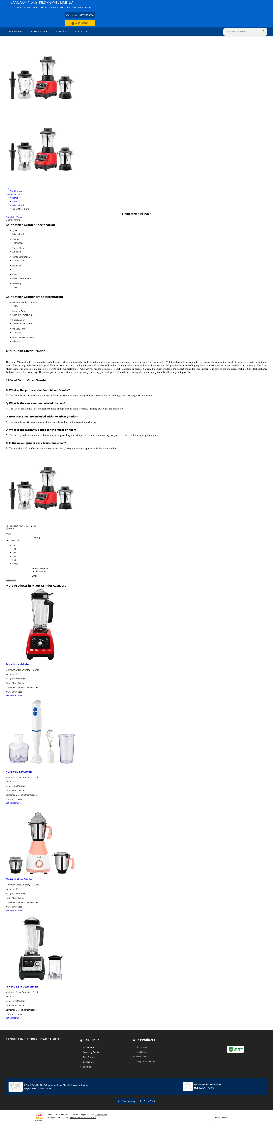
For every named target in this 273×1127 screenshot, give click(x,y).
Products (16, 201)
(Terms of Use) (101, 1114)
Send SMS (149, 1101)
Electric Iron (141, 1047)
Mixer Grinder (19, 205)
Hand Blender (142, 1052)
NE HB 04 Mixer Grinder (19, 771)
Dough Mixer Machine (146, 1061)
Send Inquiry (81, 22)
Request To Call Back (15, 194)
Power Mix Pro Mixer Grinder (22, 986)
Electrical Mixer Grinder (19, 879)
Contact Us (81, 31)
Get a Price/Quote (14, 217)
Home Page (15, 31)
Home (15, 197)
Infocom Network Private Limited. (83, 1117)
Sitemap (87, 1066)
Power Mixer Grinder (17, 664)
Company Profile (37, 31)
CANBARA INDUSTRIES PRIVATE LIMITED (50, 4)
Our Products (61, 31)
